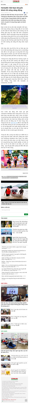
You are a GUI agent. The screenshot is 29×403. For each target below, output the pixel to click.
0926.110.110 (7, 399)
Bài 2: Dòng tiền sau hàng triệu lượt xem (19, 317)
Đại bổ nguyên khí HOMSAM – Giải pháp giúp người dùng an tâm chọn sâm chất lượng (19, 371)
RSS (27, 4)
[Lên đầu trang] (26, 400)
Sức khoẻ (4, 331)
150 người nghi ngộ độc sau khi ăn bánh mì (19, 363)
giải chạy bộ (14, 122)
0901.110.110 (13, 399)
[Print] (27, 13)
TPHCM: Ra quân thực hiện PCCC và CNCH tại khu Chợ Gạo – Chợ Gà (20, 231)
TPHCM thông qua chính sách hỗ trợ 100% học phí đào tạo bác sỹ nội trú (19, 357)
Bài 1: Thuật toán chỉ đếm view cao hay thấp (19, 324)
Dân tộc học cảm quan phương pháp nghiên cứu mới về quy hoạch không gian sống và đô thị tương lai (14, 304)
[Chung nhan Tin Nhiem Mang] (8, 400)
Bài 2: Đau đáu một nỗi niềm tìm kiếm (19, 310)
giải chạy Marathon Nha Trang (12, 176)
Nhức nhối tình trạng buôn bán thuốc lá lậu (12, 276)
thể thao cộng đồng (14, 177)
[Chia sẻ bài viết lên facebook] (24, 13)
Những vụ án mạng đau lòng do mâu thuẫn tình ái (13, 278)
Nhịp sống (4, 283)
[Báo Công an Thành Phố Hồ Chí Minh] (16, 1)
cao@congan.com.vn (8, 396)
